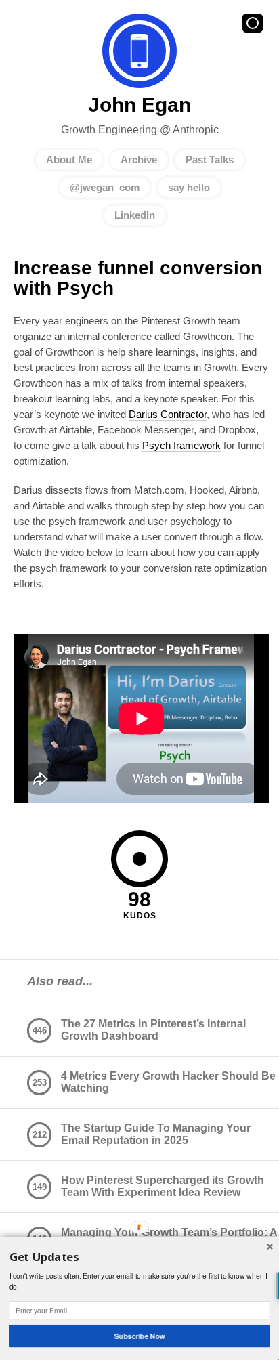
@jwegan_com (105, 187)
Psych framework (181, 445)
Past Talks (210, 159)
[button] (139, 1257)
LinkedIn (134, 215)
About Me (69, 159)
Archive (139, 159)
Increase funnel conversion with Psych (138, 278)
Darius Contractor (168, 414)
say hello (189, 187)
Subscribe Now (139, 1336)
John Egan (139, 50)
